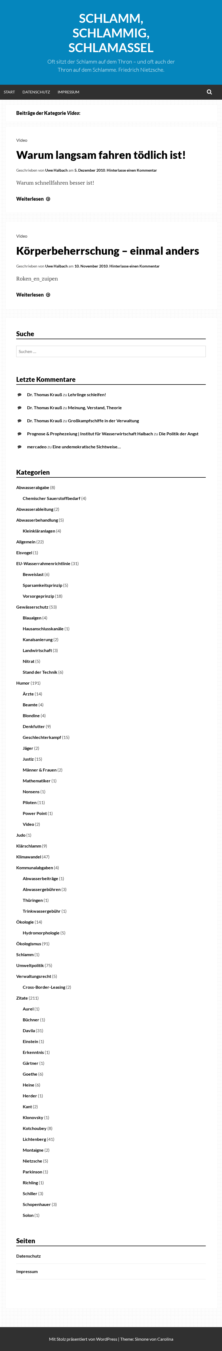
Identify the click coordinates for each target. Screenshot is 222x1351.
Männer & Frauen (40, 769)
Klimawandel (28, 856)
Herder (30, 1095)
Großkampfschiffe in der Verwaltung (103, 420)
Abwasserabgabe (32, 487)
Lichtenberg (34, 1139)
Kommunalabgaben (34, 867)
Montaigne (33, 1149)
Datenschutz (36, 92)
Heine (28, 1084)
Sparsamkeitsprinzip (42, 585)
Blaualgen (32, 617)
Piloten (30, 802)
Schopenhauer (37, 1204)
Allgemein (25, 541)
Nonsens (31, 791)
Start (9, 92)
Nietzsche (32, 1160)
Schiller (30, 1193)
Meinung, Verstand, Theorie (95, 407)
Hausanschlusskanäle (43, 628)
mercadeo (37, 446)
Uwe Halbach (56, 170)
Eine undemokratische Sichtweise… (87, 446)
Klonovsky (33, 1117)
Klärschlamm (28, 845)
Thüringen (33, 900)
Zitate (22, 997)
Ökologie (25, 921)
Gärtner (30, 1063)
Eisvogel (24, 552)
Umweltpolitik (30, 965)
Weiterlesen (33, 199)
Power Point (35, 813)
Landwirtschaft (37, 650)
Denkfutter (34, 726)
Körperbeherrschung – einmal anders (107, 250)
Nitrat (28, 661)
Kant (27, 1106)
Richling (30, 1182)
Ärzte (28, 693)
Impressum (68, 92)
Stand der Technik (40, 672)
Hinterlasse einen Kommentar (132, 170)
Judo (20, 834)
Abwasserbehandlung (37, 519)
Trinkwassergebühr (42, 911)
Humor (23, 682)
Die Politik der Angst (178, 433)
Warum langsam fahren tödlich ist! (101, 154)
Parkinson (32, 1171)
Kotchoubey (35, 1128)
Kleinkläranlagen (39, 530)
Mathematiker (37, 780)
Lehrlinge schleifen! (87, 394)
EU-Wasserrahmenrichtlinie (43, 563)
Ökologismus (28, 943)
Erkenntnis (33, 1052)
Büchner (31, 1019)
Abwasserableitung (34, 509)
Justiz (28, 758)
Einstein (30, 1041)
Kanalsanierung (38, 639)
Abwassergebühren (42, 889)
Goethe (30, 1073)
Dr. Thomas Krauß (44, 394)
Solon (28, 1215)
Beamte (30, 704)
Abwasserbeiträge (40, 878)
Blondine (31, 715)
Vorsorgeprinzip (38, 596)
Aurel (28, 1008)
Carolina (165, 1338)
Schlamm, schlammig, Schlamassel (111, 33)
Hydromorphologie (41, 932)
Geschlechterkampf (42, 737)
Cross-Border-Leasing (44, 987)
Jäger (28, 748)
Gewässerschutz (32, 606)
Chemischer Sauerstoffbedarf (51, 498)
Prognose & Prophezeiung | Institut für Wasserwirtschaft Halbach (90, 433)
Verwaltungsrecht (33, 976)
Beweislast (33, 574)
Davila (29, 1030)
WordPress (106, 1338)
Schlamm (25, 954)
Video (21, 140)
